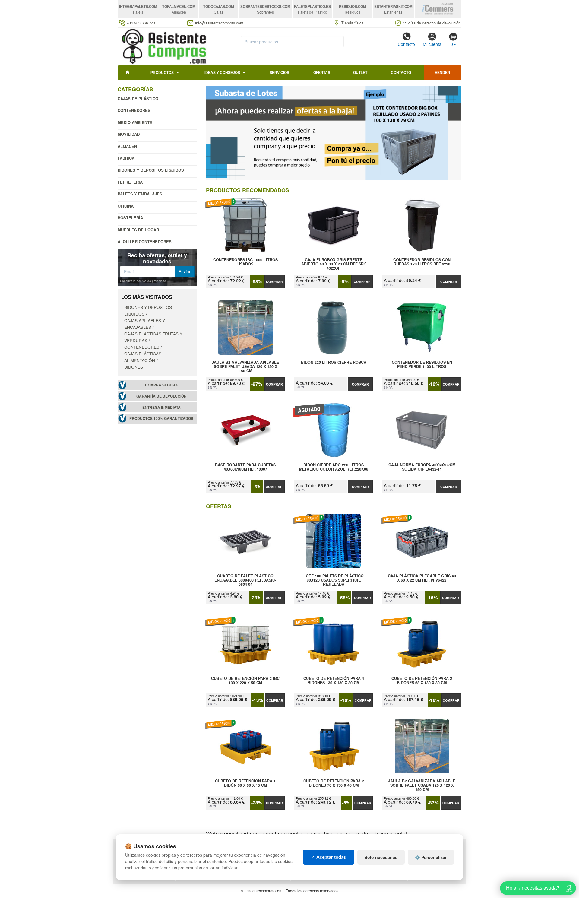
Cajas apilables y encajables (144, 323)
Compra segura (161, 385)
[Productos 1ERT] (334, 133)
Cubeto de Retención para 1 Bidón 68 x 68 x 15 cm (245, 783)
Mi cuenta (432, 44)
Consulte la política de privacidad (143, 281)
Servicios (279, 73)
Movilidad (129, 134)
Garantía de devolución (161, 396)
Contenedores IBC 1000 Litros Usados (245, 262)
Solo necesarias (381, 857)
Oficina (126, 206)
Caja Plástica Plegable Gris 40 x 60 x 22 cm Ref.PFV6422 (422, 578)
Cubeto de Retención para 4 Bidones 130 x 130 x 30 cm (333, 680)
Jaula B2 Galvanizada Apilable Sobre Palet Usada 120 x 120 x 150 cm (245, 366)
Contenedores (134, 110)
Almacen (127, 146)
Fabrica (126, 158)
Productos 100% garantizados (161, 418)
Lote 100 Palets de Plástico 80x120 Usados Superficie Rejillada (333, 580)
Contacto (406, 44)
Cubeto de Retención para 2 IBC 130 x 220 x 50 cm (245, 680)
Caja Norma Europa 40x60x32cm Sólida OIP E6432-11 (421, 467)
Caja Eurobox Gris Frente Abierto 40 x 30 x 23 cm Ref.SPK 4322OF (333, 264)
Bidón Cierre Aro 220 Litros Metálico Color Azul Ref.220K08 (333, 467)
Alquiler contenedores (145, 241)
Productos (162, 73)
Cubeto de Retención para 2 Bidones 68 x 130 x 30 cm (421, 680)
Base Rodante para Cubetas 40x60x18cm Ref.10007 (245, 467)
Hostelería (130, 218)
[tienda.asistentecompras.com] (164, 46)
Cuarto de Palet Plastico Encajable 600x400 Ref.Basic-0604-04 (245, 580)
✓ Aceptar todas (328, 857)
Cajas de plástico (138, 98)
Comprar (274, 281)
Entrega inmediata (161, 407)
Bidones (133, 367)
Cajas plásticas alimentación (142, 357)
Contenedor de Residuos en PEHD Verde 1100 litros (422, 364)
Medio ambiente (135, 122)
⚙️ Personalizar (431, 857)
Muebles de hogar (138, 230)
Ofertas (321, 73)
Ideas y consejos (222, 73)
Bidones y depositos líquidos (151, 170)
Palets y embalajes (140, 194)
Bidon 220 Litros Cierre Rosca (333, 362)
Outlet (360, 73)
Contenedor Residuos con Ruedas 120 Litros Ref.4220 (422, 262)
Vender (442, 73)
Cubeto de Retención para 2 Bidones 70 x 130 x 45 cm (333, 783)
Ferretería (130, 182)
